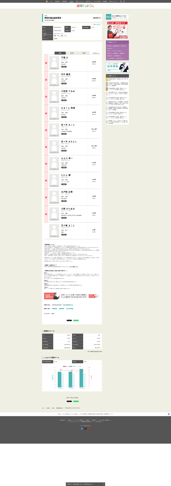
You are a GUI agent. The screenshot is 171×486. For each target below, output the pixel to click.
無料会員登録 (76, 484)
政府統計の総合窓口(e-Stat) (96, 351)
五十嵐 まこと (68, 226)
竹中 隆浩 (66, 75)
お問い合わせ (98, 421)
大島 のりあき (68, 209)
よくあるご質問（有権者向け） (104, 420)
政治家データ (88, 1)
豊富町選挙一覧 (97, 17)
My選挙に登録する (97, 24)
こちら (63, 261)
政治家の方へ (63, 420)
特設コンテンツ (112, 1)
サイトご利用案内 (79, 420)
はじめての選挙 (97, 1)
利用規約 (94, 420)
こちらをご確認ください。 (74, 266)
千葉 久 (64, 58)
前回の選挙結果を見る (68, 304)
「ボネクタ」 (80, 257)
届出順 (72, 53)
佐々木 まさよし (69, 142)
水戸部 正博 (67, 193)
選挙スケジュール (79, 1)
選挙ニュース (71, 420)
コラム (51, 1)
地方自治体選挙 (69, 308)
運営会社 (88, 420)
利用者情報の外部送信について (87, 421)
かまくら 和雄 (68, 109)
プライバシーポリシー (74, 421)
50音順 (84, 53)
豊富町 (53, 313)
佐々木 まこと (68, 125)
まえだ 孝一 (67, 159)
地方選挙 (71, 1)
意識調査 (105, 1)
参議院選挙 (64, 1)
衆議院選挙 (57, 1)
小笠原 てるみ (68, 92)
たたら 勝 (66, 176)
